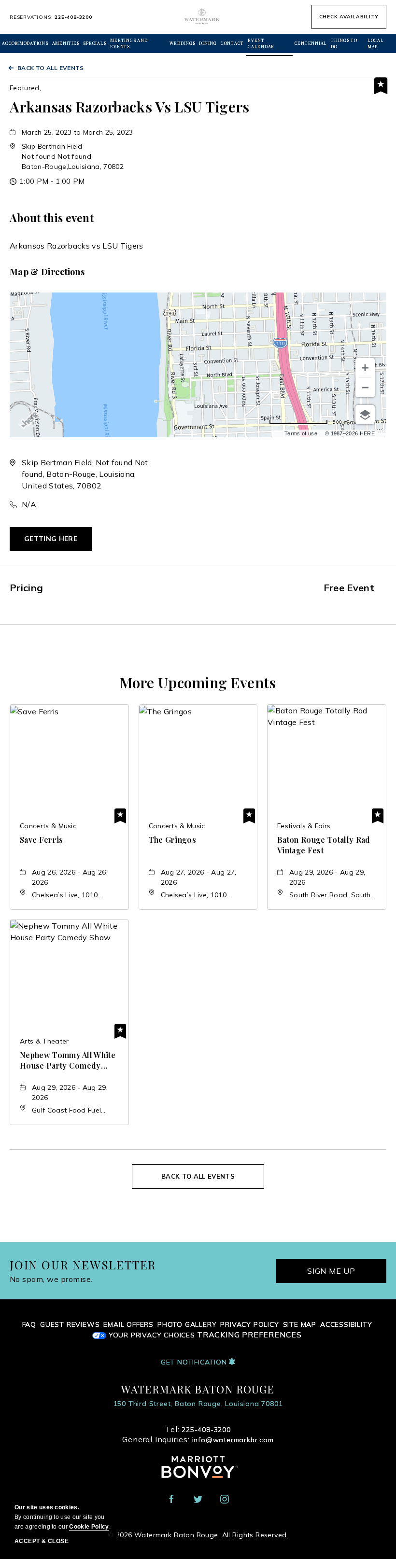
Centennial (311, 43)
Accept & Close (41, 1541)
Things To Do (344, 43)
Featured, (25, 88)
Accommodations (25, 43)
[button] (73, 156)
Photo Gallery (186, 1324)
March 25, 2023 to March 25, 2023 (77, 132)
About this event (52, 217)
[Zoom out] (365, 387)
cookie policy (89, 1526)
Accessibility (346, 1324)
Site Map (299, 1324)
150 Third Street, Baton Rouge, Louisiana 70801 (198, 1403)
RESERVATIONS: (51, 17)
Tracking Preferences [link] (249, 1334)
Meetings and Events (128, 43)
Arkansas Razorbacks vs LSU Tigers (130, 106)
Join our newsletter (83, 1264)
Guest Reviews (69, 1324)
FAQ (29, 1324)
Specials (94, 43)
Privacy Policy (249, 1324)
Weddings (182, 43)
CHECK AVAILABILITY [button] (349, 17)
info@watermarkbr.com (233, 1439)
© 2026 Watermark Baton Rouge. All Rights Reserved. (198, 1535)
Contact (232, 43)
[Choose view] (365, 414)
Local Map (376, 43)
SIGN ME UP (331, 1271)
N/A (29, 504)
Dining (208, 43)
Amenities (66, 43)
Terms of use (300, 433)
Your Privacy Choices (150, 1335)
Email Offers (128, 1324)
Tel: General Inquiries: (197, 1434)
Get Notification (195, 1362)
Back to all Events (50, 67)
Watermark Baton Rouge (197, 1389)
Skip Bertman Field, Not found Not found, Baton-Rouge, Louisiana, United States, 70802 (85, 474)
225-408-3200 (73, 17)
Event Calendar (261, 43)
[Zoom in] (365, 367)
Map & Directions (47, 272)
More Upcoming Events (198, 682)
